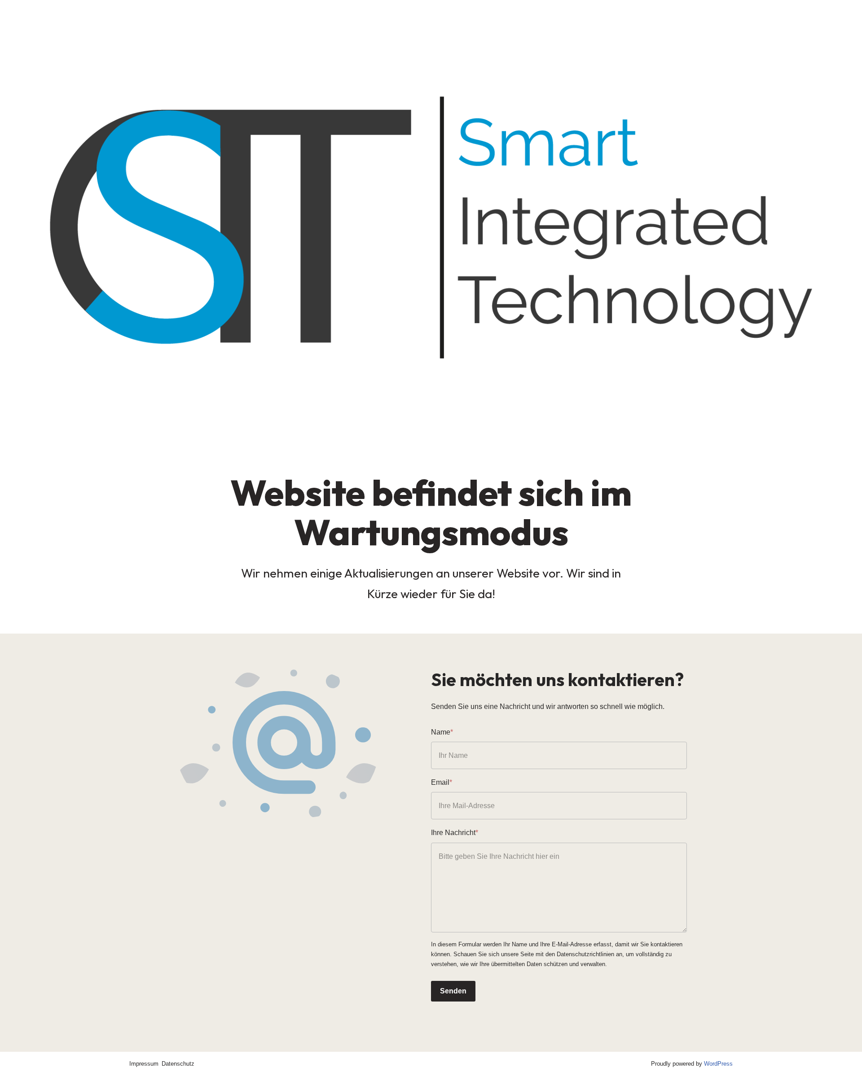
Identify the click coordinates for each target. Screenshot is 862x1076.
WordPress (718, 1063)
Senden (453, 991)
